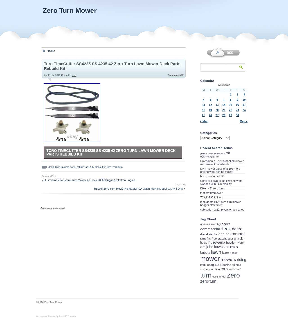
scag (210, 265)
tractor (232, 269)
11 (203, 105)
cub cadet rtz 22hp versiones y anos (222, 209)
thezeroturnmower (211, 193)
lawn (57, 167)
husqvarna (216, 242)
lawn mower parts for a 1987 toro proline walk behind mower (220, 170)
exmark (237, 233)
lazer (225, 252)
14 (223, 105)
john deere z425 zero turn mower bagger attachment (220, 203)
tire (217, 269)
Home (51, 51)
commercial (210, 229)
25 (203, 115)
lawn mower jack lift (212, 176)
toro (74, 75)
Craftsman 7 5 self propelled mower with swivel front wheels (222, 163)
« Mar (203, 121)
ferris (203, 238)
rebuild (80, 167)
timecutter (100, 167)
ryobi (203, 264)
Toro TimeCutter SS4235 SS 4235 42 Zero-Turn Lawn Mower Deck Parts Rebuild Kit (111, 152)
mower (65, 167)
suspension (207, 269)
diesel (204, 234)
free (214, 238)
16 (237, 105)
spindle (236, 265)
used (215, 276)
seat (218, 264)
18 (203, 110)
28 (223, 115)
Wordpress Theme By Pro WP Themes (56, 316)
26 (210, 115)
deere (237, 229)
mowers (228, 259)
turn (206, 275)
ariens (204, 224)
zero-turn (117, 167)
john (209, 246)
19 (210, 110)
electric (213, 234)
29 (230, 115)
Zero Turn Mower (70, 10)
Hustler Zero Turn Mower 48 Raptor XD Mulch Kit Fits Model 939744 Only (138, 188)
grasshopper (225, 238)
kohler (234, 247)
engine (224, 234)
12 (210, 105)
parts (73, 167)
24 (244, 110)
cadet (226, 224)
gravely (238, 238)
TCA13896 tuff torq (211, 197)
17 (244, 105)
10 (244, 99)
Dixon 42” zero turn (212, 188)
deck (51, 167)
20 (217, 110)
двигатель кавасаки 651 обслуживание (215, 155)
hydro (240, 242)
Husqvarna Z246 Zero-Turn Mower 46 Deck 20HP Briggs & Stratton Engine (89, 180)
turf (239, 269)
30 (237, 115)
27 (217, 115)
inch (202, 247)
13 (217, 105)
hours (203, 242)
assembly (215, 224)
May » (244, 121)
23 (237, 110)
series (227, 265)
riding (241, 260)
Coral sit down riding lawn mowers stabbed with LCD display (221, 182)
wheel (222, 276)
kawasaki (221, 247)
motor (233, 252)
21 (223, 110)
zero (233, 275)
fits (209, 238)
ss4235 (90, 167)
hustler (231, 242)
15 (230, 105)
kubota (205, 252)
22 (230, 110)
